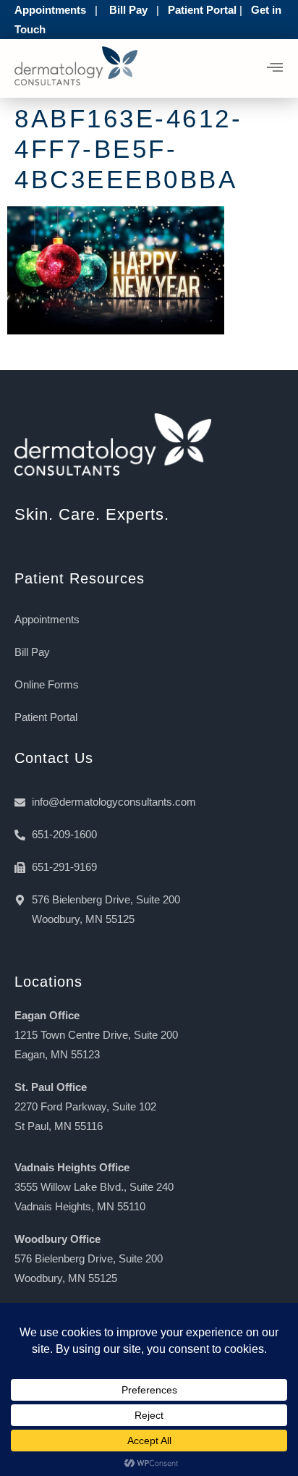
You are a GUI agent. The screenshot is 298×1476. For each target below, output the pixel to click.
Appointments (50, 10)
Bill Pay (128, 10)
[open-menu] (275, 68)
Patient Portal (202, 10)
